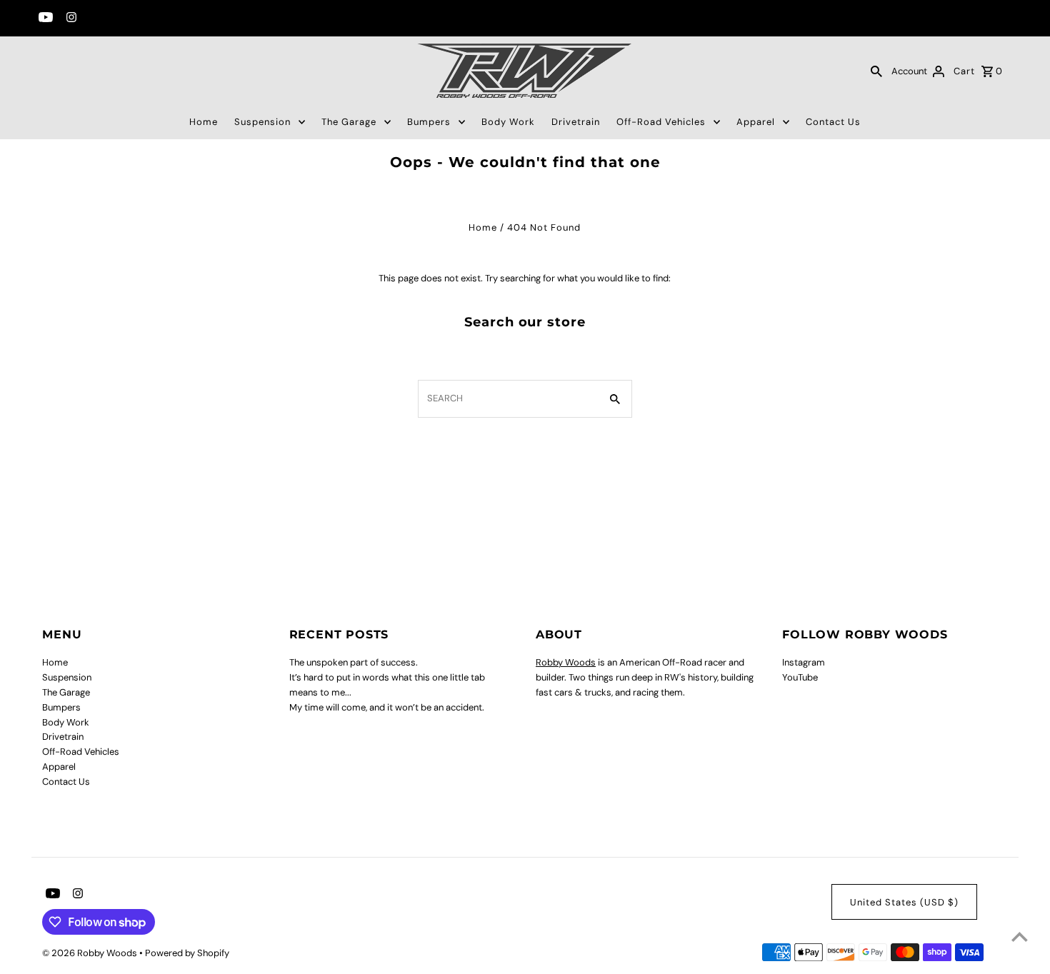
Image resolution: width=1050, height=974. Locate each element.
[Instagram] (69, 18)
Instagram (803, 662)
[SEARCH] (876, 70)
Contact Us (833, 122)
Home (203, 122)
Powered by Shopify (187, 953)
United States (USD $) (904, 902)
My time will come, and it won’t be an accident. (386, 707)
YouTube (800, 677)
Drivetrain (575, 122)
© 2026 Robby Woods (90, 953)
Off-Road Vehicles (661, 122)
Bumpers (429, 122)
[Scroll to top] (1020, 936)
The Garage (348, 122)
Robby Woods (566, 662)
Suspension (262, 122)
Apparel (755, 122)
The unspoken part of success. (353, 662)
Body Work (508, 122)
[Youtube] (44, 18)
